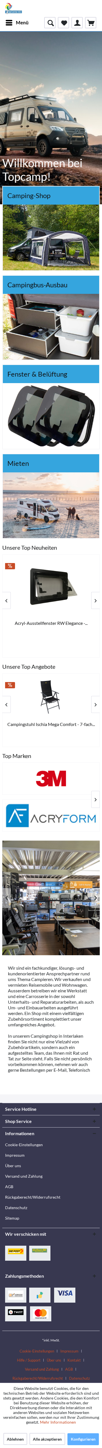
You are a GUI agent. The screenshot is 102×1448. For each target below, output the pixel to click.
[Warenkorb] (90, 22)
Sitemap (12, 1218)
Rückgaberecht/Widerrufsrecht (32, 1197)
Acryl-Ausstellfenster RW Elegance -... (51, 623)
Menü (22, 23)
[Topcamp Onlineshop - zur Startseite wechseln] (13, 8)
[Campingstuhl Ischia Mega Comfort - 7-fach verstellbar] (51, 696)
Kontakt (74, 1360)
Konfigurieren (83, 1439)
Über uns (13, 1165)
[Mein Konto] (77, 22)
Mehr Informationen (58, 1422)
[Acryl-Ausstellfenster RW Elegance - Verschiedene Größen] (51, 586)
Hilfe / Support (29, 1360)
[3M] (51, 779)
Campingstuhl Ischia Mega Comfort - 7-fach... (51, 724)
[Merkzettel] (63, 22)
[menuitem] (16, 22)
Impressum (15, 1155)
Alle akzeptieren (47, 1439)
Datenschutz (16, 1207)
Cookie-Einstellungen (24, 1144)
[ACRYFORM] (51, 815)
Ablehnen (15, 1439)
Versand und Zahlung (23, 1176)
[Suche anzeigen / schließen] (50, 22)
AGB (9, 1186)
